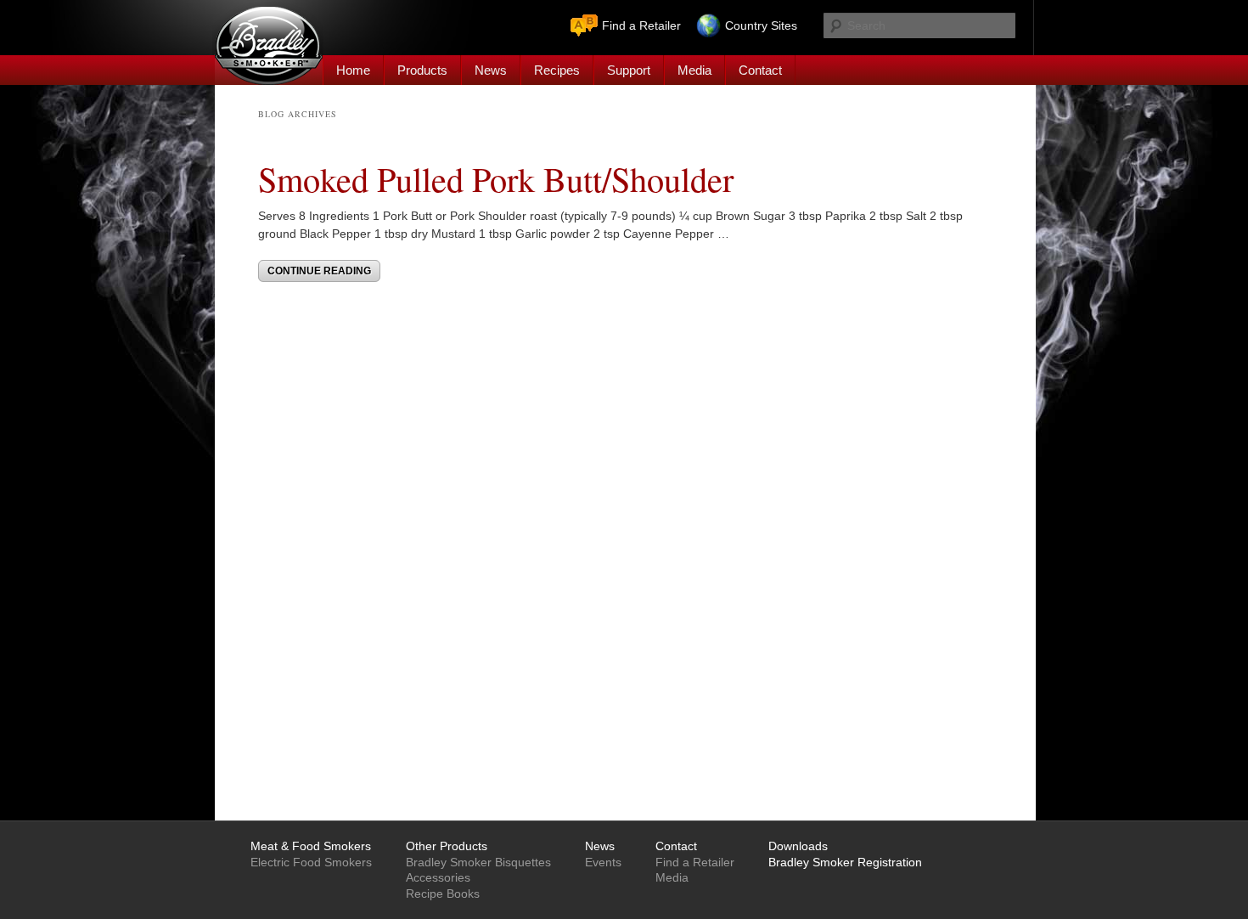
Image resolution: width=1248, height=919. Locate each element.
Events (603, 862)
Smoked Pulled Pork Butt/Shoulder (496, 178)
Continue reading (319, 271)
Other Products (446, 846)
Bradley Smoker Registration (845, 862)
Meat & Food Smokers (310, 846)
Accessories (438, 877)
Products (422, 70)
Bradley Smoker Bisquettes (478, 862)
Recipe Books (443, 893)
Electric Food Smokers (311, 862)
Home (353, 70)
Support (628, 70)
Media (694, 70)
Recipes (557, 70)
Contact (760, 70)
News (491, 70)
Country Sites (761, 25)
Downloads (798, 846)
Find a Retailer (641, 25)
